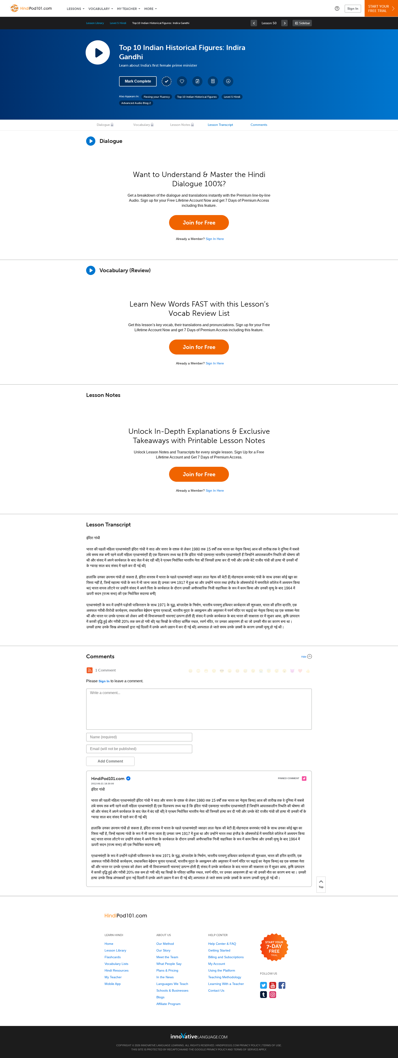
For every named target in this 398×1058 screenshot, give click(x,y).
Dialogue (103, 125)
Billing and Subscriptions (226, 957)
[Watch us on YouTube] (272, 985)
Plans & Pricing (167, 970)
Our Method (165, 944)
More (148, 9)
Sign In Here (215, 239)
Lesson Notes (180, 125)
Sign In (352, 8)
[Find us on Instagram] (272, 994)
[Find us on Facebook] (282, 985)
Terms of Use (271, 1045)
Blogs (160, 997)
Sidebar (304, 23)
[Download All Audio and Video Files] (228, 81)
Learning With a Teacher (226, 984)
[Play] (90, 270)
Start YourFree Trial (378, 8)
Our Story (163, 950)
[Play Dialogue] (90, 141)
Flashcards (113, 957)
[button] (337, 8)
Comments (259, 125)
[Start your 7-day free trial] (274, 947)
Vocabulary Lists (116, 964)
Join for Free (199, 222)
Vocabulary (99, 9)
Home (109, 944)
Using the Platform (221, 970)
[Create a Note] (197, 81)
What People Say (168, 964)
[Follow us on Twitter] (263, 985)
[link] (254, 23)
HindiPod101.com (227, 1045)
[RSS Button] (89, 670)
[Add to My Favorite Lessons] (182, 81)
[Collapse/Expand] (199, 656)
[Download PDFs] (213, 81)
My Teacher (127, 9)
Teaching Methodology (224, 977)
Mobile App (113, 984)
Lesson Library (95, 23)
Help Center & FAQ (222, 944)
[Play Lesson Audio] (97, 52)
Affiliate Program (168, 1004)
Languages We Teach (172, 984)
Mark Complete (138, 81)
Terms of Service (246, 1049)
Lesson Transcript (220, 125)
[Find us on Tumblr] (263, 994)
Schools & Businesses (172, 990)
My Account (216, 964)
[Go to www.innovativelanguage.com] (199, 1035)
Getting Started (219, 950)
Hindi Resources (117, 970)
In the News (165, 977)
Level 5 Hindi (118, 23)
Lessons (74, 9)
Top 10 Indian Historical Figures (197, 96)
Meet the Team (167, 957)
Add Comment (110, 761)
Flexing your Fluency (157, 96)
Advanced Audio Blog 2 (136, 103)
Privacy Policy (250, 1045)
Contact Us (216, 990)
